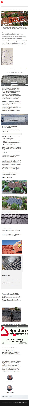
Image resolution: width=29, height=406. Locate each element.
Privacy (26, 402)
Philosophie (20, 402)
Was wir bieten (23, 402)
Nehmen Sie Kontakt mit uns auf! (7, 396)
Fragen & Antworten (17, 402)
